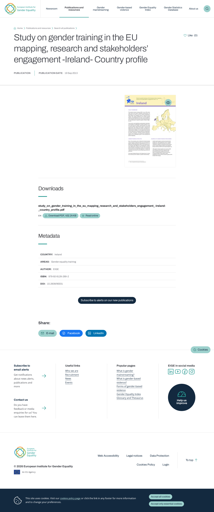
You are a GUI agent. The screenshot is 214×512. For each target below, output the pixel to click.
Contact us (21, 399)
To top (189, 460)
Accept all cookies (160, 496)
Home (20, 28)
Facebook (185, 371)
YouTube (178, 371)
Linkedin (171, 371)
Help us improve (181, 402)
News (68, 378)
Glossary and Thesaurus (130, 398)
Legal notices (134, 455)
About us (193, 8)
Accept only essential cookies (166, 504)
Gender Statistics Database (173, 8)
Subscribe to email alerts (22, 367)
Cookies (203, 349)
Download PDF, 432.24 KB (62, 215)
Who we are (71, 370)
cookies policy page (70, 498)
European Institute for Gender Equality (20, 8)
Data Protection (159, 455)
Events (68, 382)
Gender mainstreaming (101, 8)
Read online (92, 215)
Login (165, 464)
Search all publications (64, 28)
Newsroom (51, 8)
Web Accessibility (108, 455)
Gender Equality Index (147, 8)
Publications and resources (74, 8)
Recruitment (72, 374)
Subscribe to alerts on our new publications (107, 300)
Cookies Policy (146, 464)
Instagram (191, 371)
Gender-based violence (124, 8)
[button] (47, 333)
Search (207, 8)
